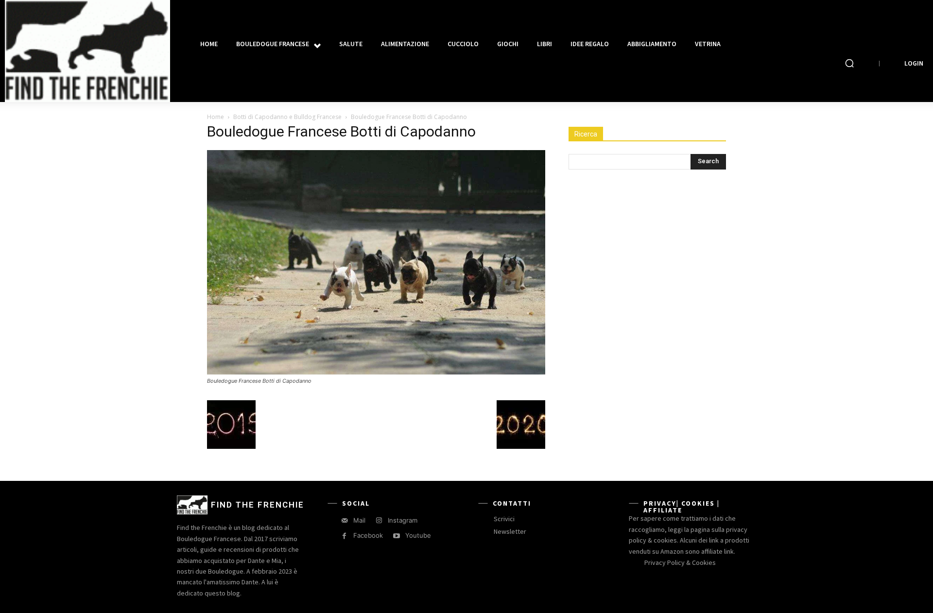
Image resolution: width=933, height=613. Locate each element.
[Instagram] (379, 520)
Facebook (368, 535)
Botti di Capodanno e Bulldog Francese (287, 117)
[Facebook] (344, 536)
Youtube (418, 535)
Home (215, 117)
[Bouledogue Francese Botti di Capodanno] (376, 372)
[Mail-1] (344, 520)
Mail (359, 520)
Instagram (402, 520)
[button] (849, 63)
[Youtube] (396, 536)
